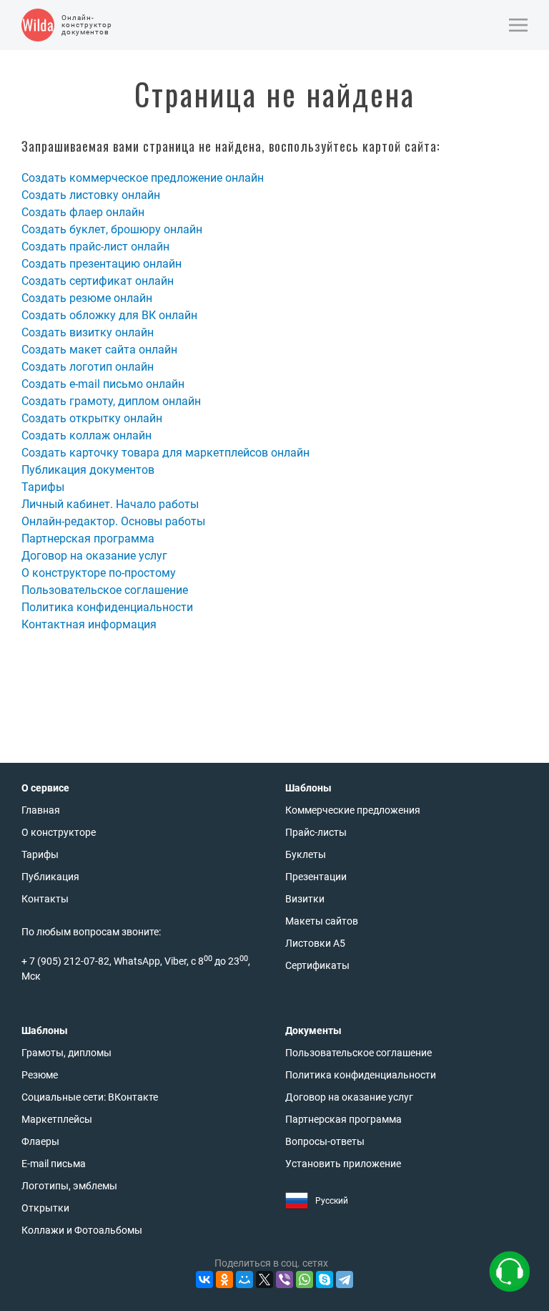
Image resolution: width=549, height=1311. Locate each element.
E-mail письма (53, 1163)
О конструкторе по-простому (98, 573)
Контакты (45, 899)
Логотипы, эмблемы (69, 1185)
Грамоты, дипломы (66, 1052)
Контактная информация (89, 624)
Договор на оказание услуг (94, 555)
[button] (518, 25)
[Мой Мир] (244, 1279)
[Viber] (284, 1279)
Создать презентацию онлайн (101, 264)
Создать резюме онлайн (86, 298)
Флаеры (40, 1141)
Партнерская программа (87, 538)
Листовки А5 (315, 943)
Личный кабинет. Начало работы (110, 504)
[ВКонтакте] (204, 1279)
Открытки (45, 1208)
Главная (40, 810)
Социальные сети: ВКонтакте (89, 1097)
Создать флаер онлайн (82, 212)
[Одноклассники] (224, 1279)
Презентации (316, 876)
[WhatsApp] (304, 1279)
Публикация (50, 876)
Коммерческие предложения (352, 810)
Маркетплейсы (56, 1119)
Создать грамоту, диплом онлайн (111, 401)
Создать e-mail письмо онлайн (102, 384)
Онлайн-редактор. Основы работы (113, 521)
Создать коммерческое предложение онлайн (142, 178)
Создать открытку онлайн (91, 418)
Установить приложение (343, 1163)
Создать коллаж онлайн (86, 435)
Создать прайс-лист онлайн (95, 246)
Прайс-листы (316, 832)
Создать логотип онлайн (87, 367)
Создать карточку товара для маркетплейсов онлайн (165, 452)
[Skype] (324, 1279)
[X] (264, 1279)
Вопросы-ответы (325, 1141)
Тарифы (42, 487)
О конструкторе (58, 832)
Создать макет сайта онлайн (99, 349)
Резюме (39, 1075)
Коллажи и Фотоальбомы (81, 1230)
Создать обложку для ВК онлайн (109, 315)
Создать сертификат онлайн (97, 281)
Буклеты (305, 854)
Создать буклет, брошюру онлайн (111, 229)
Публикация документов (87, 470)
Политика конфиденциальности (107, 607)
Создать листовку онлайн (90, 195)
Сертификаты (317, 965)
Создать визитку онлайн (87, 332)
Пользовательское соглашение (104, 590)
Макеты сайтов (321, 921)
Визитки (305, 899)
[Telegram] (344, 1279)
